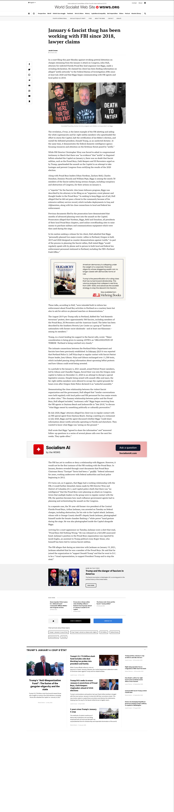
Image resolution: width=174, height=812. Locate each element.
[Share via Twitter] (29, 69)
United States (115, 632)
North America (53, 637)
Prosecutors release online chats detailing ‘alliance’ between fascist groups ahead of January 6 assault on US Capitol (82, 605)
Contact (134, 3)
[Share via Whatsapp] (29, 74)
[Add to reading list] (29, 101)
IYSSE (90, 18)
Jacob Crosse (52, 50)
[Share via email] (29, 85)
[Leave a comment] (29, 96)
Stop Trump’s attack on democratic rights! (84, 632)
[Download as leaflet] (29, 90)
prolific (93, 471)
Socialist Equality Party (77, 18)
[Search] (145, 14)
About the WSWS (100, 18)
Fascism (64, 637)
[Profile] (145, 3)
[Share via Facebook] (29, 64)
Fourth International (60, 18)
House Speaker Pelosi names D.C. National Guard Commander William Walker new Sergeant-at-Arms (59, 604)
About (140, 3)
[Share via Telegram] (29, 80)
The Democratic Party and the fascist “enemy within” (106, 603)
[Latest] (33, 14)
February (92, 351)
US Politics (104, 632)
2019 (99, 351)
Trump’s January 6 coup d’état (58, 632)
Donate (119, 18)
